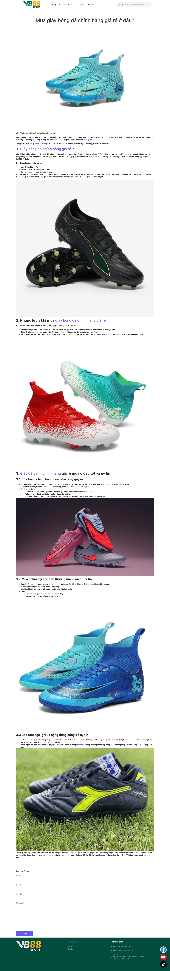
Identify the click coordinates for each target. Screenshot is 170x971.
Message (20, 903)
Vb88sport (88, 140)
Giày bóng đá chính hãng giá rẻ (45, 149)
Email (18, 885)
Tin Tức (79, 4)
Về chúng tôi (72, 942)
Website (19, 894)
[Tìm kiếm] (148, 4)
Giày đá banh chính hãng (40, 473)
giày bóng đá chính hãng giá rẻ (80, 320)
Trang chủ (55, 4)
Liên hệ (90, 4)
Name (19, 876)
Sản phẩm (68, 4)
